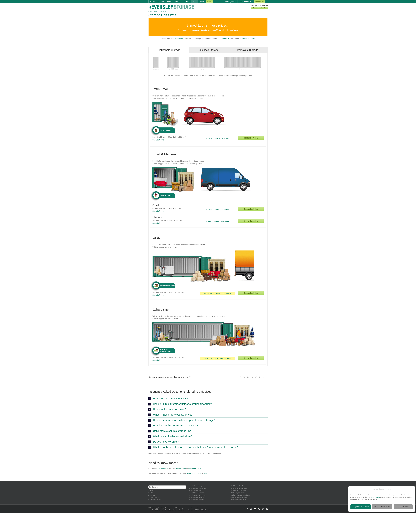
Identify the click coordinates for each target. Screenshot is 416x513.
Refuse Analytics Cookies (382, 507)
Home (150, 12)
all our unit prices (248, 39)
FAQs (206, 473)
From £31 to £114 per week (217, 359)
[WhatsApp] (252, 377)
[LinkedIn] (248, 377)
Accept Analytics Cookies (361, 507)
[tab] (169, 50)
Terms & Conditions (193, 473)
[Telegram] (256, 377)
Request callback (259, 8)
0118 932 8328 (223, 39)
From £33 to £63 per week (217, 222)
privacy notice (375, 497)
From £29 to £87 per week (217, 293)
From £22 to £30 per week (217, 138)
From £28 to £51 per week (217, 209)
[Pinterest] (260, 377)
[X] (244, 377)
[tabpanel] (208, 209)
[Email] (263, 377)
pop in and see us (195, 469)
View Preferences (403, 507)
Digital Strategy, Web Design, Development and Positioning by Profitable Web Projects (173, 508)
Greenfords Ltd (161, 510)
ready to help (179, 39)
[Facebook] (240, 377)
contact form (181, 469)
